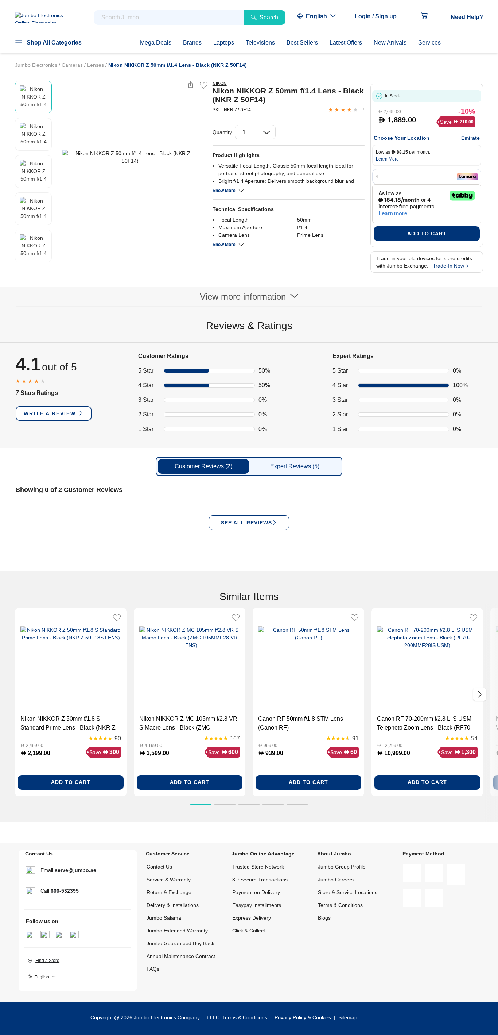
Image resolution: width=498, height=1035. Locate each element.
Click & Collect (248, 931)
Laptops (223, 42)
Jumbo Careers (336, 879)
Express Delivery (251, 918)
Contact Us (159, 867)
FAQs (153, 969)
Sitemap (347, 1017)
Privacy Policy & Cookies (303, 1017)
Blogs (324, 918)
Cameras (73, 65)
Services (429, 42)
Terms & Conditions (340, 905)
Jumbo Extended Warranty (177, 931)
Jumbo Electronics (37, 65)
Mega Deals (155, 42)
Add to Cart (427, 233)
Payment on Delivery (256, 892)
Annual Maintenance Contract (181, 956)
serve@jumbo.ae (75, 870)
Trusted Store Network (258, 867)
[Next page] (201, 157)
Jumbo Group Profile (342, 867)
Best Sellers (302, 42)
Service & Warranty (169, 879)
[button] (379, 16)
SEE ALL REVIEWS (246, 523)
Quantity (222, 132)
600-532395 (65, 891)
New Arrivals (390, 42)
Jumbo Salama (164, 918)
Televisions (260, 42)
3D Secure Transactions (260, 879)
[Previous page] (59, 157)
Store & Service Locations (347, 892)
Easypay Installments (256, 905)
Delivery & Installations (173, 905)
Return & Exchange (169, 892)
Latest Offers (346, 42)
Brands (192, 42)
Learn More (387, 159)
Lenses (96, 65)
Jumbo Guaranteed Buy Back (180, 943)
